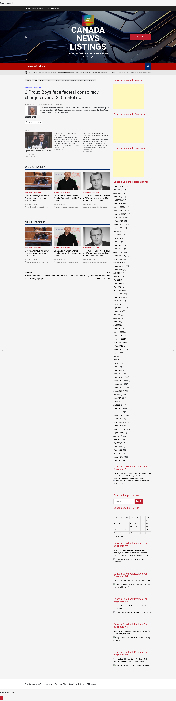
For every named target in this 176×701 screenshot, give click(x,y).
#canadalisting (37, 85)
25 (115, 533)
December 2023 (119, 297)
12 (120, 527)
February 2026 (118, 207)
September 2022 (119, 349)
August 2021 (118, 391)
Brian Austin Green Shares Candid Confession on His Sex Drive (68, 72)
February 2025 (118, 249)
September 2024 (119, 266)
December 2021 (119, 377)
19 (120, 530)
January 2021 (118, 415)
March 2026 (117, 204)
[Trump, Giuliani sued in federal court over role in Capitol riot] (68, 141)
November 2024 (119, 259)
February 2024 (118, 290)
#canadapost (55, 85)
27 (125, 533)
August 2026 (118, 186)
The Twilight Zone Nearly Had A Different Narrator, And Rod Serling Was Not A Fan (96, 198)
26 (120, 533)
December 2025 (119, 214)
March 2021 (117, 408)
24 (147, 530)
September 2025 (119, 224)
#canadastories (64, 85)
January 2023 (118, 336)
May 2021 (117, 401)
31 (147, 533)
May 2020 (117, 443)
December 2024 (119, 256)
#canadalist (28, 85)
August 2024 (118, 270)
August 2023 (118, 311)
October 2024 (118, 263)
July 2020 (117, 436)
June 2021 (117, 398)
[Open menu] (26, 37)
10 (147, 524)
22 (136, 530)
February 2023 (118, 332)
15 (136, 527)
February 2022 (118, 374)
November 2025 (119, 217)
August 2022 (118, 353)
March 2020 (117, 450)
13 (125, 527)
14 (131, 527)
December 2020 (119, 419)
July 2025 (117, 231)
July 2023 (117, 315)
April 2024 (117, 283)
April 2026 (117, 200)
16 (141, 527)
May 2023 (117, 322)
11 (115, 527)
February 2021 (118, 412)
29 (136, 533)
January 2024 (118, 294)
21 (131, 530)
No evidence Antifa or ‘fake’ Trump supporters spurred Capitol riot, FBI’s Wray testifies (38, 151)
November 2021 (119, 381)
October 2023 (118, 304)
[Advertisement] (128, 96)
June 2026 (117, 193)
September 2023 (119, 308)
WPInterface (91, 684)
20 (125, 530)
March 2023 (117, 329)
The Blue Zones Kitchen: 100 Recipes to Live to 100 (131, 581)
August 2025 (118, 228)
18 (115, 530)
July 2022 (117, 356)
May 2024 (117, 280)
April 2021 (117, 405)
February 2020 (118, 454)
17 (147, 527)
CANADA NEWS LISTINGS (88, 38)
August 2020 (118, 433)
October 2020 (118, 426)
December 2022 (119, 339)
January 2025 (118, 252)
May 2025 (117, 238)
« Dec (117, 537)
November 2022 (119, 342)
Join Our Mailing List (140, 37)
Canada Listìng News (35, 66)
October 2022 (118, 346)
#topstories (90, 85)
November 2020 (119, 422)
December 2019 (119, 460)
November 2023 (119, 301)
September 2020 (119, 429)
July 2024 (117, 273)
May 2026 (117, 197)
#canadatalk (82, 85)
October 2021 (118, 384)
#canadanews (46, 85)
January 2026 (118, 211)
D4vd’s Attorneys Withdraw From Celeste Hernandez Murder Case (37, 198)
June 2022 (117, 360)
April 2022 (117, 367)
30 (141, 533)
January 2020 (118, 457)
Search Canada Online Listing (39, 72)
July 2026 (117, 190)
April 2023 (117, 325)
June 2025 (117, 235)
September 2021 (119, 388)
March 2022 (117, 370)
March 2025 (117, 245)
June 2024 (117, 277)
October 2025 (118, 221)
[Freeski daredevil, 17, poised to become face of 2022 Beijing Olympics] (2, 350)
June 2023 (117, 318)
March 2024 (117, 287)
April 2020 (117, 447)
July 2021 (117, 395)
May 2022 (117, 363)
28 (131, 533)
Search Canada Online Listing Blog (117, 72)
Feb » (122, 537)
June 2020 (117, 440)
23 (141, 530)
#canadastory (74, 85)
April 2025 (117, 242)
